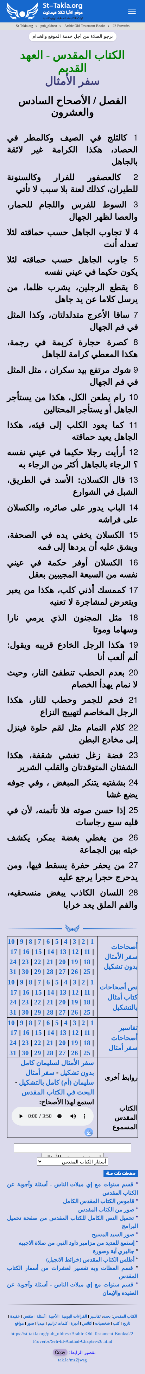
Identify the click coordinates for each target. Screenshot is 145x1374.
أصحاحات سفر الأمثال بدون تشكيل (121, 956)
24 (13, 962)
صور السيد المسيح (113, 1234)
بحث (107, 1316)
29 (37, 971)
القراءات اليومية (74, 1316)
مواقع (19, 1323)
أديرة (75, 1323)
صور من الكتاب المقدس (106, 1209)
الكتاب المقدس (125, 1316)
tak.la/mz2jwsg (72, 1359)
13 (63, 951)
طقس (28, 1316)
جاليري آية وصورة (113, 1251)
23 (25, 962)
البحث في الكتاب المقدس (58, 1092)
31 (13, 971)
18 (86, 962)
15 (38, 951)
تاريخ (126, 1323)
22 (37, 962)
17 (13, 951)
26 (74, 971)
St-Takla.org (24, 26)
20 (62, 962)
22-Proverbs (121, 26)
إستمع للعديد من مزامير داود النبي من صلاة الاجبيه (76, 1243)
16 (26, 951)
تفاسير (95, 1316)
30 (25, 971)
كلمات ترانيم (58, 1323)
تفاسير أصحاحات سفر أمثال (123, 1037)
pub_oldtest (48, 26)
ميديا (41, 1323)
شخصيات (102, 1323)
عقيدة (15, 1316)
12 (75, 951)
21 (49, 962)
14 (50, 951)
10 (11, 941)
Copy (60, 1352)
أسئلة (41, 1316)
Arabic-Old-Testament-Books (84, 26)
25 (86, 971)
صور (30, 1323)
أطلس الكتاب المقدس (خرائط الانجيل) (90, 1260)
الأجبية (53, 1316)
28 (49, 971)
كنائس (87, 1323)
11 (87, 951)
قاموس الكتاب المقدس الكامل (98, 1201)
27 (62, 971)
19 (74, 962)
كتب (116, 1323)
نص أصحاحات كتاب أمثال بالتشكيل (119, 997)
